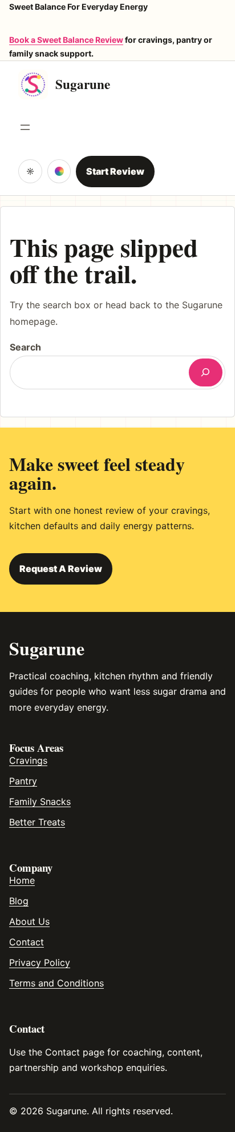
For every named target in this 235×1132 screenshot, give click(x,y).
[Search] (205, 372)
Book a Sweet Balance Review (66, 40)
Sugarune (82, 84)
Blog (19, 901)
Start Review (115, 171)
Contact (26, 942)
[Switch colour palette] (59, 171)
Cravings (28, 760)
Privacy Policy (39, 962)
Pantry (23, 781)
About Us (29, 921)
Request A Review (60, 568)
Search (25, 347)
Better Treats (37, 822)
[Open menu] (25, 127)
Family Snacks (40, 801)
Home (22, 880)
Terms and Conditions (56, 983)
